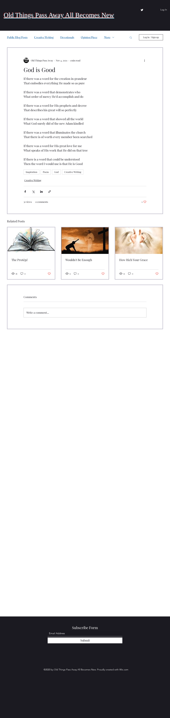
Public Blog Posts (17, 37)
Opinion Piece (89, 37)
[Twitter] (142, 10)
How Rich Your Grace (133, 260)
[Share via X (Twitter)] (33, 191)
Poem (46, 172)
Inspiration (31, 172)
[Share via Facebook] (25, 191)
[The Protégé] (31, 240)
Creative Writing (44, 37)
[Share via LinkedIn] (41, 191)
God (56, 172)
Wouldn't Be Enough (78, 260)
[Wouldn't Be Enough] (85, 240)
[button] (130, 37)
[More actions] (144, 60)
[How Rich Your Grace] (139, 240)
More (107, 37)
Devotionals (67, 37)
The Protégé (19, 260)
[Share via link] (49, 191)
